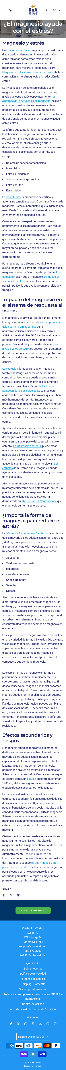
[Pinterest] (33, 1023)
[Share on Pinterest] (18, 896)
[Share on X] (11, 896)
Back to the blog (33, 910)
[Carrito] (54, 10)
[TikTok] (55, 1023)
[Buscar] (47, 10)
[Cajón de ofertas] (10, 10)
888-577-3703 (33, 950)
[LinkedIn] (47, 1023)
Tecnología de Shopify (33, 1066)
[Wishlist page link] (60, 9)
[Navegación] (3, 10)
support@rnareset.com (33, 946)
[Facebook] (11, 1023)
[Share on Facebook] (3, 896)
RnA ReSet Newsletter (33, 955)
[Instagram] (25, 1023)
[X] (18, 1023)
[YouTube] (40, 1023)
